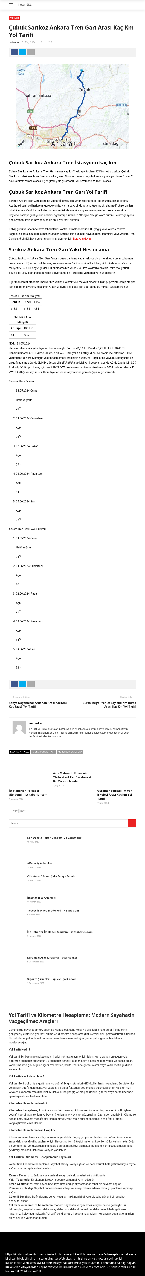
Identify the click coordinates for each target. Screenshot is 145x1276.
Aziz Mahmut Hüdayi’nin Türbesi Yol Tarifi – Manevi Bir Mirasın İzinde (72, 777)
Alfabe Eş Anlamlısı (39, 863)
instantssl (14, 42)
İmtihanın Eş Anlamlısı (41, 897)
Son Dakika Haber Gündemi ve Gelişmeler (54, 837)
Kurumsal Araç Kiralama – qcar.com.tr (52, 957)
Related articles (19, 751)
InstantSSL (24, 4)
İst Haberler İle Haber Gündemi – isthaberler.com (28, 793)
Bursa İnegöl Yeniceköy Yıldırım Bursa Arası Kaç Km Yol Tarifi (109, 704)
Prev (15, 810)
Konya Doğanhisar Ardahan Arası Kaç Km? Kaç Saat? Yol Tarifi (38, 704)
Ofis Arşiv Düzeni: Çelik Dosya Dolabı (51, 876)
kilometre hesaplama (38, 1205)
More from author (43, 751)
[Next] (17, 996)
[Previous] (11, 996)
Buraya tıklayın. (82, 238)
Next (23, 810)
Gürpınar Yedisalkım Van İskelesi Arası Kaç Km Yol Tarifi (114, 795)
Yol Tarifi (14, 18)
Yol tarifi (14, 1205)
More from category (70, 751)
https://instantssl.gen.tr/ (21, 1254)
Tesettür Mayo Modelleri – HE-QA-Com (53, 910)
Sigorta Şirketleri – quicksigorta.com (51, 979)
